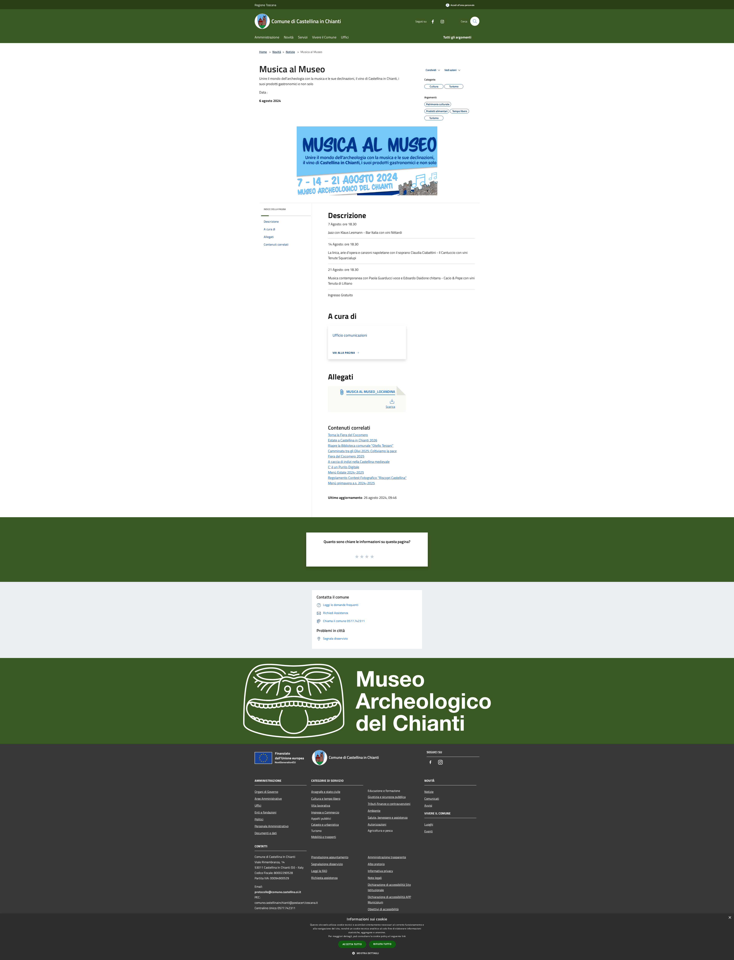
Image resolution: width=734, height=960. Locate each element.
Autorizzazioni (377, 824)
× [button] (729, 917)
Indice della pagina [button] (275, 209)
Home (263, 52)
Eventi (428, 831)
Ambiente (374, 810)
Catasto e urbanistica (325, 824)
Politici (259, 819)
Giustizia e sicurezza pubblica (387, 797)
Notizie (290, 52)
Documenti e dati (266, 833)
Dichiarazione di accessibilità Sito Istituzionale (389, 887)
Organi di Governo (266, 791)
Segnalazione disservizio (327, 864)
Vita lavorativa (320, 805)
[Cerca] (474, 21)
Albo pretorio (376, 864)
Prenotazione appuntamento (329, 857)
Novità (276, 52)
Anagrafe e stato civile (325, 791)
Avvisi (428, 805)
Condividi (431, 70)
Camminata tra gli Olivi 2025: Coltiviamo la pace (362, 451)
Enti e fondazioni (265, 812)
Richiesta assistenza (324, 877)
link (404, 936)
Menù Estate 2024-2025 (346, 472)
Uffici (258, 805)
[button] (367, 953)
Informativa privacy (380, 871)
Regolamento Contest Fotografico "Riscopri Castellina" (367, 477)
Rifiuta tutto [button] (382, 944)
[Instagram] (441, 21)
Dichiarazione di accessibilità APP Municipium (389, 900)
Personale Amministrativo (271, 826)
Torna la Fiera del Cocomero (348, 434)
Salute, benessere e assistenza (388, 817)
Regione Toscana (265, 5)
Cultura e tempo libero (325, 798)
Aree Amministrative (268, 798)
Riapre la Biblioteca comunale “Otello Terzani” (360, 445)
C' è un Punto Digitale (343, 467)
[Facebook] (431, 21)
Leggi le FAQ (319, 871)
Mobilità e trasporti (323, 837)
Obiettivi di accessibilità (383, 909)
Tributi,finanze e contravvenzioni (389, 803)
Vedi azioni (450, 70)
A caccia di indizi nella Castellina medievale (359, 461)
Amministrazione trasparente (387, 857)
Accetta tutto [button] (352, 944)
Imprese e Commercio (325, 812)
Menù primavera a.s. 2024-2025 (351, 483)
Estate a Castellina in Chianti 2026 (352, 440)
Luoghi (428, 824)
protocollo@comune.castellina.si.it (278, 892)
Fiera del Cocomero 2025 (346, 456)
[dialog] (367, 937)
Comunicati (431, 798)
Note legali (375, 877)
